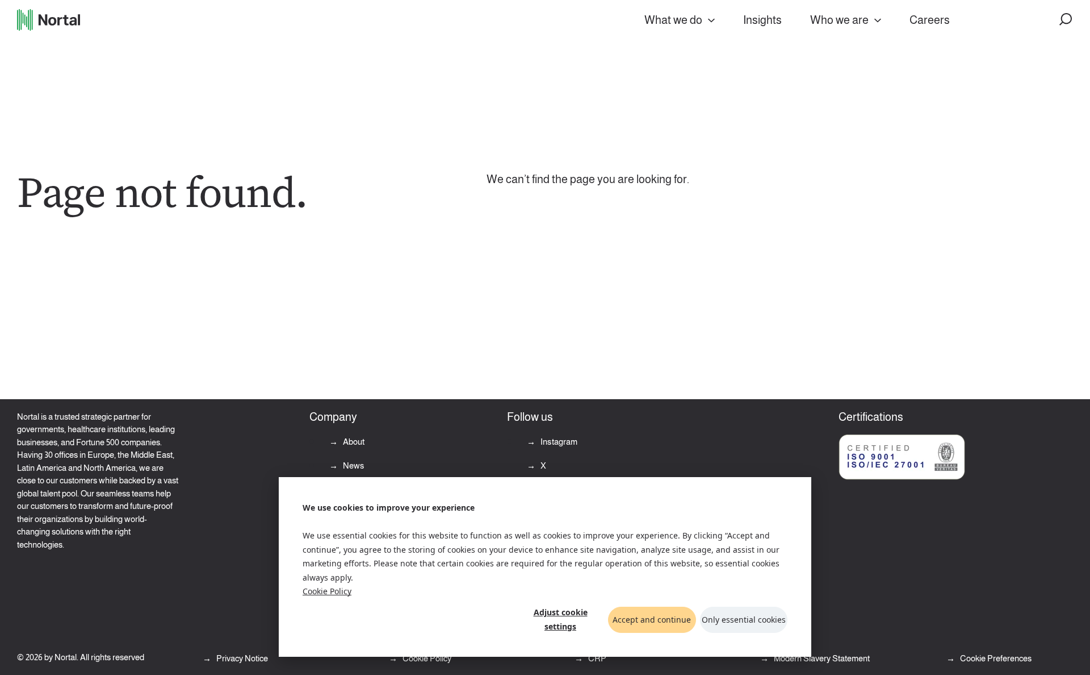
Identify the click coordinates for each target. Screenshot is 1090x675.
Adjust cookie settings (561, 619)
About (353, 441)
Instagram (558, 441)
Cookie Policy (327, 591)
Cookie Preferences (996, 658)
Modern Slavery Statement (821, 658)
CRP (596, 658)
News (352, 465)
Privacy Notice (241, 658)
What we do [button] (673, 20)
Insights (762, 20)
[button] (1066, 20)
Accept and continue (652, 619)
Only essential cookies (744, 619)
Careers (929, 20)
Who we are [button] (839, 20)
